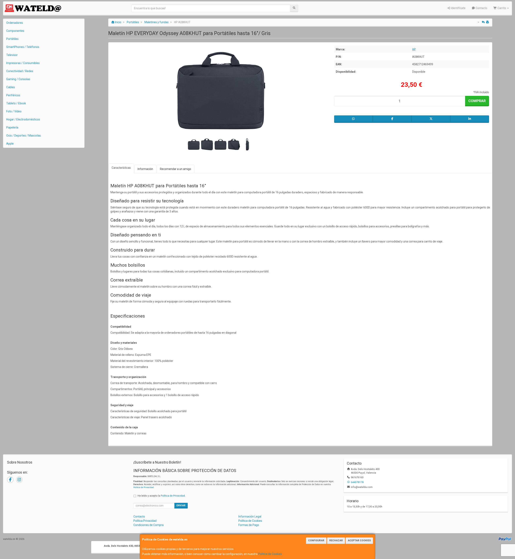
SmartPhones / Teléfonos (22, 47)
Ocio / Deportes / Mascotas (23, 135)
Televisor (12, 55)
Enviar (180, 505)
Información (145, 169)
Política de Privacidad (143, 487)
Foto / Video (14, 111)
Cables (10, 87)
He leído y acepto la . (161, 495)
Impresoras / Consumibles (23, 63)
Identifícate (458, 8)
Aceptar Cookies (359, 540)
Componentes (15, 30)
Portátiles (12, 38)
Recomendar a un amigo (175, 169)
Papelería (12, 127)
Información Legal (249, 516)
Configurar (316, 540)
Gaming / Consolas (18, 79)
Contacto (481, 8)
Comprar (477, 101)
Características (121, 167)
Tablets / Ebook (16, 103)
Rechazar (336, 540)
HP (414, 49)
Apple (10, 143)
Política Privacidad (145, 520)
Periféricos (13, 95)
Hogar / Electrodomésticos (23, 119)
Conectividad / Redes (19, 71)
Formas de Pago (248, 525)
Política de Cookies (270, 554)
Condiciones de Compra (148, 525)
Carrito (502, 8)
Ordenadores (14, 22)
